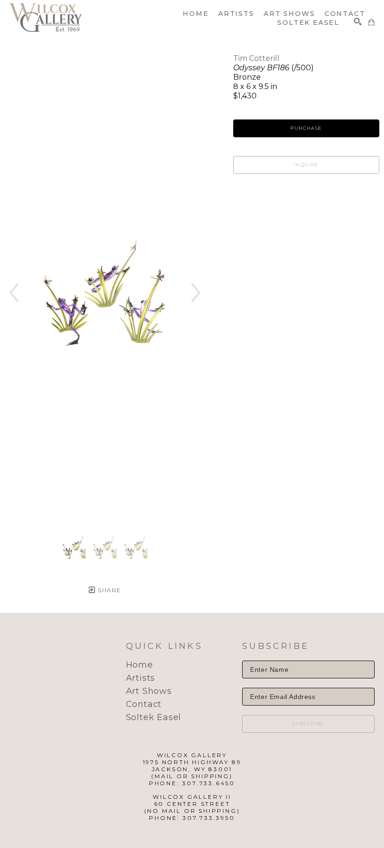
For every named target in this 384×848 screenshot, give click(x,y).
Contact (144, 704)
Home (139, 665)
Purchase (306, 128)
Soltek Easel (154, 717)
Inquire (306, 165)
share (108, 590)
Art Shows (149, 691)
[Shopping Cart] (371, 22)
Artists (140, 678)
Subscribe (308, 724)
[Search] (358, 21)
